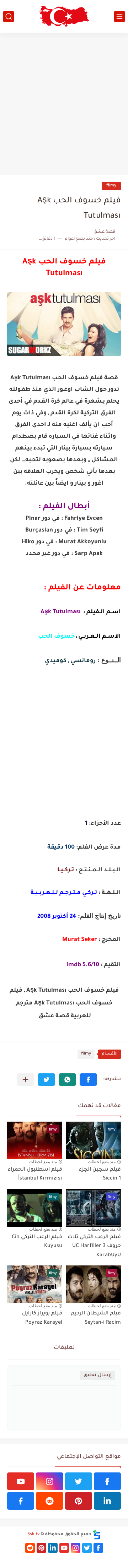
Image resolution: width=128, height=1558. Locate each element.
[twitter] (78, 1481)
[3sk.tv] (64, 16)
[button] (88, 1079)
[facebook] (107, 1481)
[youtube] (20, 1481)
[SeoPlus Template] (96, 1535)
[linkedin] (107, 1501)
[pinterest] (78, 1501)
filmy (111, 186)
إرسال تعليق (98, 1375)
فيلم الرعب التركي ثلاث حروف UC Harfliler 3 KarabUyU (94, 1246)
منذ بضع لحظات (102, 1161)
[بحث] (8, 16)
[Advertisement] (64, 104)
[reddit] (49, 1501)
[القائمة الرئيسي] (119, 16)
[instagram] (49, 1481)
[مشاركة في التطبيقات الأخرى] (25, 1079)
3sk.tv (33, 1534)
